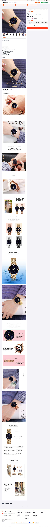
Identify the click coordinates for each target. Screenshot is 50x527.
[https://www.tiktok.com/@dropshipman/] (2, 521)
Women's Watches (12, 6)
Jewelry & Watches (6, 6)
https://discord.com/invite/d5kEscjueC (3, 521)
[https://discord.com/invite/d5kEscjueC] (3, 521)
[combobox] (35, 18)
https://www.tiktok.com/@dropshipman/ (2, 521)
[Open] (42, 18)
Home (2, 6)
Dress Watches (18, 6)
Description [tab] (4, 37)
